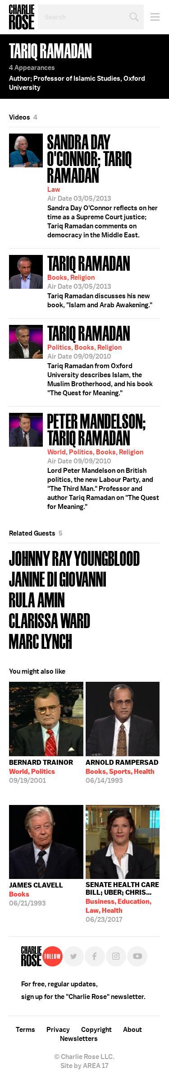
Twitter (74, 956)
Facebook (95, 956)
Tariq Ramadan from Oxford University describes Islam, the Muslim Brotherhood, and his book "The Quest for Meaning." (100, 360)
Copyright (96, 1029)
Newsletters (79, 1038)
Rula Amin (37, 599)
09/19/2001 (41, 771)
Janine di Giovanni (57, 578)
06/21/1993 (36, 894)
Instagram (116, 956)
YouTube (137, 956)
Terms (25, 1029)
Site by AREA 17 (84, 1065)
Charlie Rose (21, 17)
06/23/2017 (122, 902)
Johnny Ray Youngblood (74, 557)
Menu (152, 17)
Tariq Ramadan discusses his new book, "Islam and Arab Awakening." (99, 281)
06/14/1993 (122, 771)
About (132, 1029)
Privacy (58, 1029)
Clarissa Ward (50, 619)
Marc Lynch (40, 640)
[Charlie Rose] (31, 956)
